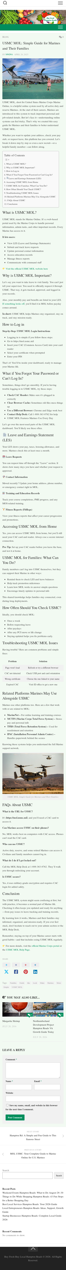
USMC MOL (17, 987)
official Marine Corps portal (45, 945)
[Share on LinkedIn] (35, 968)
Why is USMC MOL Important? (20, 167)
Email (38, 1081)
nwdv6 (9, 54)
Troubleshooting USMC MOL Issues (22, 192)
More (59, 983)
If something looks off (13, 303)
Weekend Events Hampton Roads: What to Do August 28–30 (32, 1192)
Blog (5, 37)
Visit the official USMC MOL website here (27, 268)
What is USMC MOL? (16, 163)
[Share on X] (6, 968)
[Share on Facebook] (16, 968)
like (28, 983)
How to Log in (12, 171)
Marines (50, 983)
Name (9, 1081)
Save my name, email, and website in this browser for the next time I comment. (32, 1107)
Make (42, 983)
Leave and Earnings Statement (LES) (25, 178)
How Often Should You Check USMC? (23, 189)
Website (9, 1093)
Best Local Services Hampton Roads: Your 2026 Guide (29, 1204)
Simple (6, 987)
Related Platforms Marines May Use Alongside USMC (31, 196)
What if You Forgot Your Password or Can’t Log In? (29, 174)
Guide (22, 983)
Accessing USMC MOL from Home (22, 182)
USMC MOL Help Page (18, 949)
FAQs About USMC (16, 200)
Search (5, 1170)
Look (35, 983)
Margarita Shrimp (11, 1021)
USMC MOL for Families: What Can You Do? (26, 185)
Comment (11, 1059)
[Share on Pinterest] (26, 968)
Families (13, 983)
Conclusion (12, 204)
